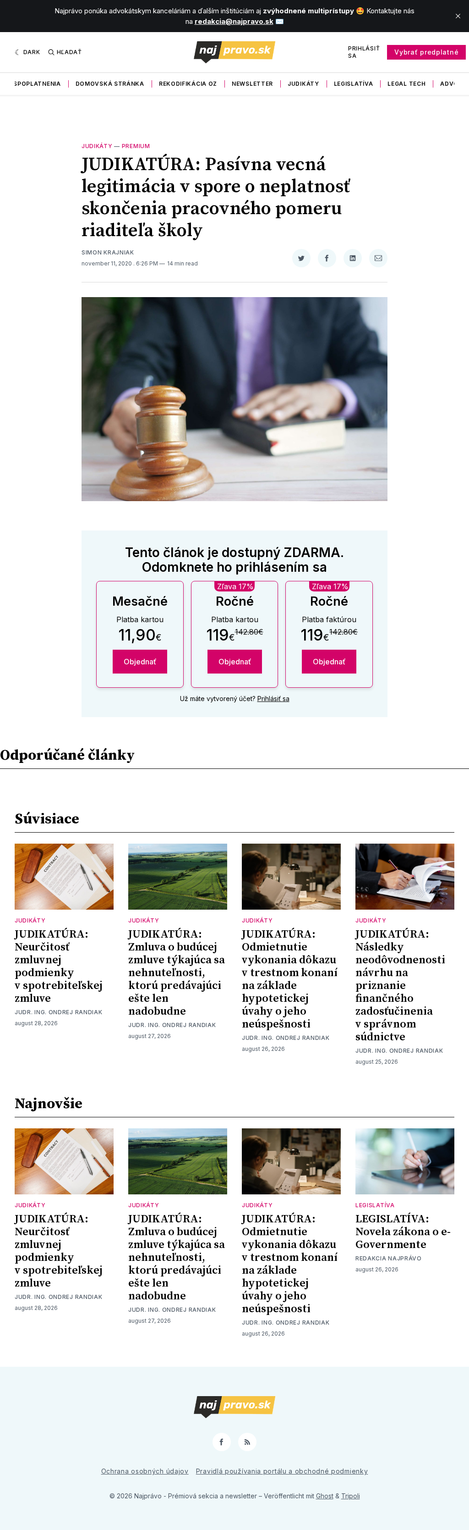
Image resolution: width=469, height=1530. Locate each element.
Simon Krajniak (108, 252)
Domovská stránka (110, 83)
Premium (136, 146)
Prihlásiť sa (364, 52)
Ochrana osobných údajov (145, 1471)
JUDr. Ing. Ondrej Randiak (59, 1012)
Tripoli (350, 1496)
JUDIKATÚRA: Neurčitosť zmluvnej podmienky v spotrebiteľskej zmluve (59, 966)
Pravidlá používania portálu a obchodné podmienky (282, 1471)
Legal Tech (406, 83)
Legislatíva (353, 83)
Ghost (324, 1496)
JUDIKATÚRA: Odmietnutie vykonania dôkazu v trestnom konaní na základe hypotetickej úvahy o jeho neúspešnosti (290, 979)
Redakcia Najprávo (388, 1258)
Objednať (140, 661)
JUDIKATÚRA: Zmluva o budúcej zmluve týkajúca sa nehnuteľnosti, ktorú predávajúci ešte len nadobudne (176, 973)
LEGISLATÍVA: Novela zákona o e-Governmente (403, 1232)
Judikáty (303, 83)
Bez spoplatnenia (30, 83)
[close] (458, 16)
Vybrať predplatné (426, 52)
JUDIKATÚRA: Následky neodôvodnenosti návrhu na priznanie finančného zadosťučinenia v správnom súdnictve (400, 986)
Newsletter (252, 83)
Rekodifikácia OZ (188, 83)
